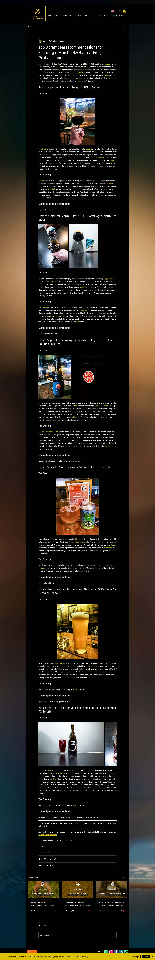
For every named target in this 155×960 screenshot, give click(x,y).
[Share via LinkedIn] (50, 859)
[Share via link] (55, 859)
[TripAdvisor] (126, 952)
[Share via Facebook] (39, 859)
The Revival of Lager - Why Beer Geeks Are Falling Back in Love (111, 904)
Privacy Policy (83, 957)
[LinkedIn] (121, 952)
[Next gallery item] (114, 744)
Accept (146, 957)
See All (125, 877)
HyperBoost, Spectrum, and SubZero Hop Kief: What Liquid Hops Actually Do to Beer (42, 904)
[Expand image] (53, 246)
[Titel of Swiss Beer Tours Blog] (43, 889)
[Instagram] (111, 952)
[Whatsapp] (106, 952)
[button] (124, 10)
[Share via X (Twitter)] (45, 859)
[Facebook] (116, 952)
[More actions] (115, 41)
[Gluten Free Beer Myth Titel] (77, 889)
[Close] (152, 956)
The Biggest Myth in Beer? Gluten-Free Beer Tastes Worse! (77, 904)
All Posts (30, 26)
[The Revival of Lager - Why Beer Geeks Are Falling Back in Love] (111, 889)
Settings (136, 957)
